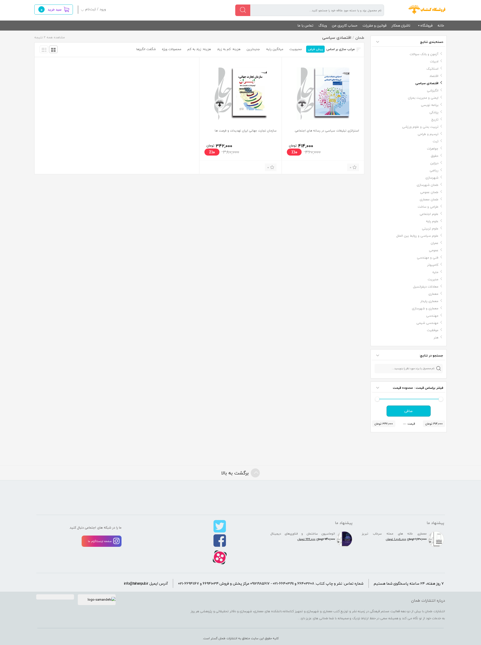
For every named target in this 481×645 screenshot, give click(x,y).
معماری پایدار (429, 301)
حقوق (434, 156)
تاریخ (434, 119)
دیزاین (434, 163)
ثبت (435, 141)
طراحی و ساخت (428, 206)
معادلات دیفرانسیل (425, 286)
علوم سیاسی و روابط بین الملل (417, 235)
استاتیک (432, 68)
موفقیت (432, 330)
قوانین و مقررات (375, 25)
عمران (434, 243)
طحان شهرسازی (427, 185)
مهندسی (432, 315)
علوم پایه (432, 221)
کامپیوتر (432, 265)
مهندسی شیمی (427, 323)
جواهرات (432, 148)
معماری (433, 294)
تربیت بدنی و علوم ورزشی (420, 127)
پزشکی (433, 112)
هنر (436, 337)
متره (435, 272)
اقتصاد (433, 76)
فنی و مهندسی (427, 257)
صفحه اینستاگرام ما (99, 541)
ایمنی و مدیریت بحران (423, 97)
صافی (408, 411)
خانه (441, 25)
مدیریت (433, 279)
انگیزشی (432, 90)
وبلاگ (322, 25)
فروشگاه (426, 25)
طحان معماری (429, 199)
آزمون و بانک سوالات (424, 54)
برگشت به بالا (235, 473)
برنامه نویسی (429, 105)
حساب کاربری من (344, 25)
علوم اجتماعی (429, 214)
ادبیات (434, 61)
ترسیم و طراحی (428, 134)
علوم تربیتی (430, 228)
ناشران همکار (401, 25)
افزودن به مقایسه (294, 166)
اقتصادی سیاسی (426, 83)
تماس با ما (305, 25)
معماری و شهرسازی (425, 308)
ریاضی (434, 170)
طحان (427, 10)
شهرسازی (431, 177)
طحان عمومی (429, 192)
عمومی (433, 250)
